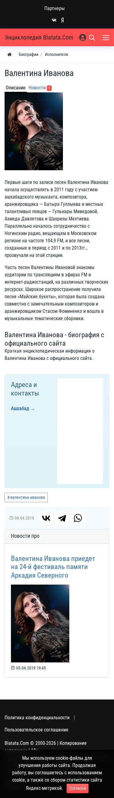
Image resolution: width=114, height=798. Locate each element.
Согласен (77, 788)
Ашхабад (20, 408)
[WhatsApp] (78, 518)
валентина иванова (27, 497)
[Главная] (9, 54)
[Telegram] (62, 518)
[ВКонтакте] (46, 518)
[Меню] (106, 37)
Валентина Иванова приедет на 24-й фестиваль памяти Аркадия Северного (53, 566)
